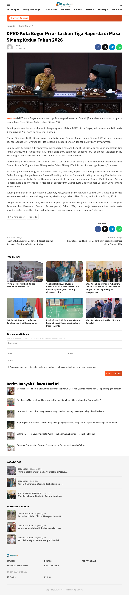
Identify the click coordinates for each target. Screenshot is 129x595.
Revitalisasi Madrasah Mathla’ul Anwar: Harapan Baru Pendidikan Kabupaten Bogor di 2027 (59, 400)
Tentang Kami (89, 561)
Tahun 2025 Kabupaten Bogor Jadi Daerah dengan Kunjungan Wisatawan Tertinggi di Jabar (30, 241)
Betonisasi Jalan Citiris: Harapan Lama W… (40, 516)
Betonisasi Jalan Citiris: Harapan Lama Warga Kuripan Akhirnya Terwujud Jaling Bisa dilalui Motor (61, 411)
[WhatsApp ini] (119, 47)
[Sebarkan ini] (98, 47)
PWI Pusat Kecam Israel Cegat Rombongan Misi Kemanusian (22, 321)
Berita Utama (24, 493)
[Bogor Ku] (64, 4)
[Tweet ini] (105, 47)
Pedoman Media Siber (17, 565)
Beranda (11, 561)
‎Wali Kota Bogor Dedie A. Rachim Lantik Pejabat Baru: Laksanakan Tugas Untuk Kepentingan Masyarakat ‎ (103, 288)
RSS (48, 577)
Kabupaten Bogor (25, 514)
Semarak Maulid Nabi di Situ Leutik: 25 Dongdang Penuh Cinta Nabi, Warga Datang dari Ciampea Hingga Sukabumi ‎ (69, 388)
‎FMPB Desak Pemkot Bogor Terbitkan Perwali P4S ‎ (21, 285)
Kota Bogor (23, 469)
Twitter (13, 577)
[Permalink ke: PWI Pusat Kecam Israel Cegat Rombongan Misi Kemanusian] (25, 308)
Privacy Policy (51, 565)
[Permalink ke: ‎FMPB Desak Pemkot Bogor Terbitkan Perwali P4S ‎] (25, 271)
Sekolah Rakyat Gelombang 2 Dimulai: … (40, 540)
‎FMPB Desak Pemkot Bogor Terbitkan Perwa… (42, 472)
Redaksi (48, 561)
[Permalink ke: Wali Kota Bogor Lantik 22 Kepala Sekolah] (104, 308)
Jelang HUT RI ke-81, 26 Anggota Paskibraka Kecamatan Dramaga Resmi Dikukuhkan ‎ (56, 433)
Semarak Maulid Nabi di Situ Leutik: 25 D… (40, 528)
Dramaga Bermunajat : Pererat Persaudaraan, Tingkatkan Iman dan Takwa (51, 445)
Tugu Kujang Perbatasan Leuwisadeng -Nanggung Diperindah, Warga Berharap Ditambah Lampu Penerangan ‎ (68, 422)
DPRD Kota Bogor (16, 216)
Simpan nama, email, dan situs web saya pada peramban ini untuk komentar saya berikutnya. (53, 367)
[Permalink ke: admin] (10, 46)
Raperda (33, 216)
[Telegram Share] (112, 47)
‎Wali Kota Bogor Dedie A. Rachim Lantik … (40, 496)
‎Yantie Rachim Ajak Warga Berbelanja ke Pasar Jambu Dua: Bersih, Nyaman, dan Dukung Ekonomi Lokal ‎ (62, 288)
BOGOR (11, 118)
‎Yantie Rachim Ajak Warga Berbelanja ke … (40, 484)
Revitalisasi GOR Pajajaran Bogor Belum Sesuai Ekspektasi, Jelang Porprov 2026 (94, 241)
